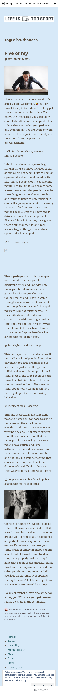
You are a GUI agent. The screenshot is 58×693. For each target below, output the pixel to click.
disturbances (42, 613)
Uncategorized (17, 667)
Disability (13, 645)
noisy (23, 616)
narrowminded (12, 616)
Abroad (12, 636)
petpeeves (32, 616)
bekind (31, 613)
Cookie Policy (20, 680)
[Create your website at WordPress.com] (29, 3)
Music (11, 654)
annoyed (22, 613)
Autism (12, 641)
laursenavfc (15, 609)
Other (43, 609)
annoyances (10, 613)
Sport (11, 662)
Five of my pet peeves (17, 56)
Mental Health (16, 649)
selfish (41, 616)
